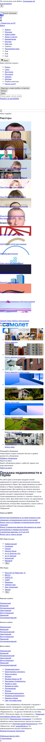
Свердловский (5, 610)
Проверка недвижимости (14, 695)
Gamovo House (10, 551)
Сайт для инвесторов (13, 700)
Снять (7, 69)
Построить (9, 74)
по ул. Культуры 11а (12, 553)
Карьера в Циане (11, 698)
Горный (8, 548)
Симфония (9, 546)
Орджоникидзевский (8, 617)
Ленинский (4, 615)
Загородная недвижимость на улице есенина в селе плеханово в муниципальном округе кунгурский (20, 518)
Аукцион (8, 676)
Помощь (8, 691)
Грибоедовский (11, 544)
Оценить (8, 76)
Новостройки (10, 34)
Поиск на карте (11, 674)
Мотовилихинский (7, 608)
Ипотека (8, 41)
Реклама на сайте (11, 686)
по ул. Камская (10, 556)
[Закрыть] (1, 6)
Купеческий (9, 558)
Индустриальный (7, 613)
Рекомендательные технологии (12, 731)
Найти (16, 98)
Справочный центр (12, 669)
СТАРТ (7, 580)
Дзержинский (5, 603)
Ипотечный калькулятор (14, 693)
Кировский (4, 605)
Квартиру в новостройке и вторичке (15, 88)
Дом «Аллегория (11, 587)
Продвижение (10, 688)
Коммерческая (10, 39)
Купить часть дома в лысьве (11, 534)
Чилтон (8, 589)
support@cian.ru (22, 726)
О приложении (6, 738)
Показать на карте (7, 98)
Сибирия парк (10, 584)
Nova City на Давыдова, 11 (15, 573)
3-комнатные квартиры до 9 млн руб (14, 532)
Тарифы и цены (11, 683)
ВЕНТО (7, 575)
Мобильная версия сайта (9, 736)
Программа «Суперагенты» (15, 681)
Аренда (8, 29)
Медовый (8, 560)
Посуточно (9, 72)
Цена (3, 93)
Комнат (4, 91)
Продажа (8, 32)
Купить (7, 67)
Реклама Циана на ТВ (13, 679)
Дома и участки (11, 37)
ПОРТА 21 (9, 577)
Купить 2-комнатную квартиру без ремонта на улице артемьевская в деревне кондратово (20, 528)
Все (7, 563)
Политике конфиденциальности (25, 723)
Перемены (9, 582)
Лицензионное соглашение (20, 719)
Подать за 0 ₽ (10, 84)
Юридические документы (15, 671)
